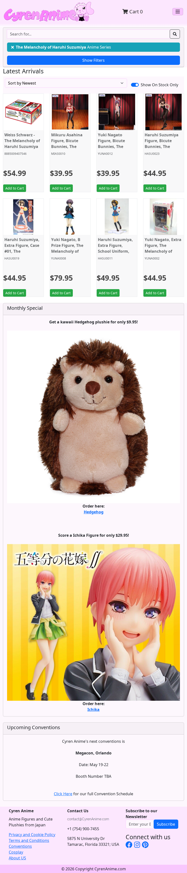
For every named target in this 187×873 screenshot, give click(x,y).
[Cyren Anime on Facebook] (129, 844)
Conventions (20, 846)
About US (17, 858)
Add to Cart (14, 188)
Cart (135, 11)
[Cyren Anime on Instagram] (137, 844)
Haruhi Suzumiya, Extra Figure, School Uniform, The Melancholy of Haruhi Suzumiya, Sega (115, 254)
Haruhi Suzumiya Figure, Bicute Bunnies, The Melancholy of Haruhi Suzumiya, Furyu (162, 149)
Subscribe (166, 824)
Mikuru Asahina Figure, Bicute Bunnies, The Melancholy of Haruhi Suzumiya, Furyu (68, 149)
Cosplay (16, 852)
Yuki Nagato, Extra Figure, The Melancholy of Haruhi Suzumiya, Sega (163, 251)
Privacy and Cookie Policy (32, 834)
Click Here (63, 793)
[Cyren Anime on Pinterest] (145, 844)
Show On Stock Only (159, 84)
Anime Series (63, 47)
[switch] (135, 85)
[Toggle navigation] (177, 11)
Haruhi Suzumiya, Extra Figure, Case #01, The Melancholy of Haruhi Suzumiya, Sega (21, 254)
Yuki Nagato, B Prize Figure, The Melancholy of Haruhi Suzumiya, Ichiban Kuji (68, 251)
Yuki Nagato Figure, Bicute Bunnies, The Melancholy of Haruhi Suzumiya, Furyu (115, 149)
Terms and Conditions (29, 840)
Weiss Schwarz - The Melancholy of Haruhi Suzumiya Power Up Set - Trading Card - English (22, 149)
